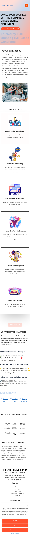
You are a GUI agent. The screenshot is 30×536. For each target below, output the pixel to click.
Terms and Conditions (17, 493)
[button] (27, 505)
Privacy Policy (17, 491)
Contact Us (17, 495)
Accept (15, 520)
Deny (15, 525)
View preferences (15, 529)
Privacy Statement (15, 533)
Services (17, 489)
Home (17, 487)
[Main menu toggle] (26, 5)
